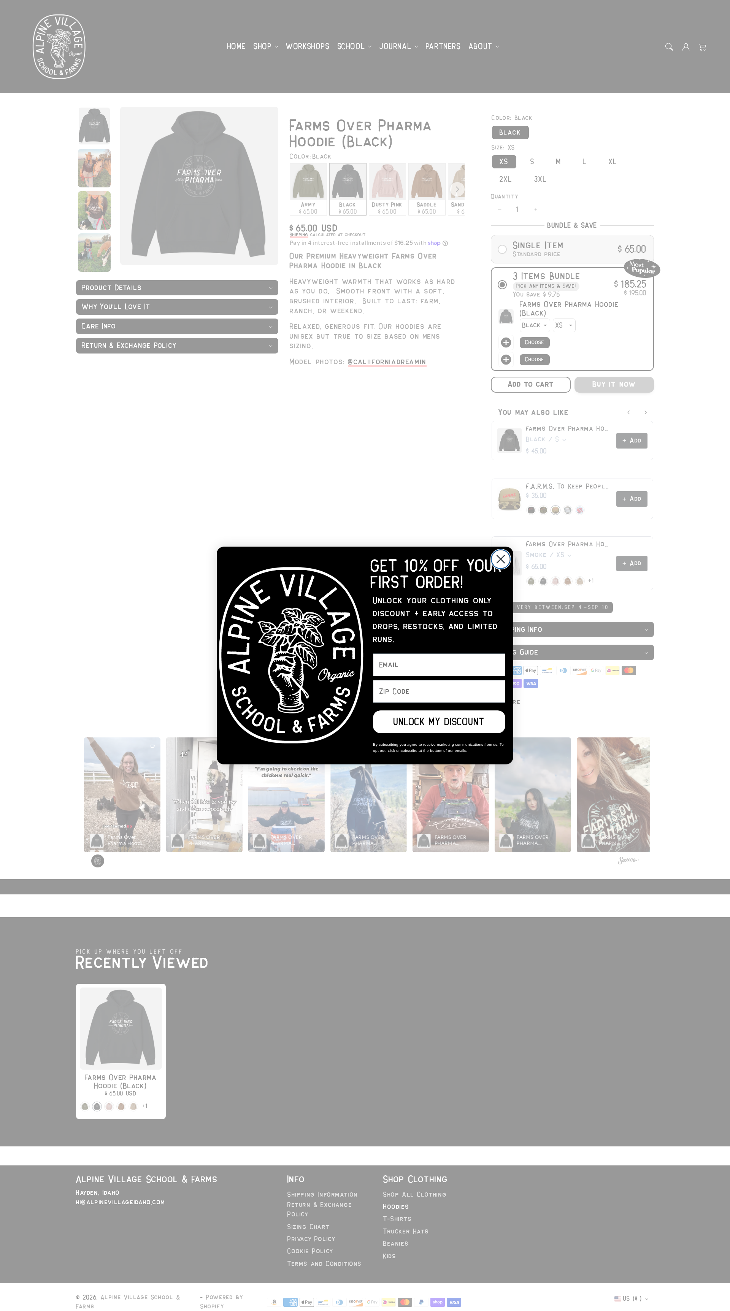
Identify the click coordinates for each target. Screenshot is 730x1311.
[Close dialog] (500, 559)
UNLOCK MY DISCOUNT (439, 722)
